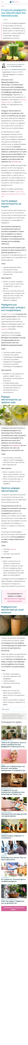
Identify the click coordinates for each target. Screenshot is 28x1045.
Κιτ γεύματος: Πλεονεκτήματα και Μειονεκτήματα (13, 880)
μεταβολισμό (15, 445)
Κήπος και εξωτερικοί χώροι (9, 899)
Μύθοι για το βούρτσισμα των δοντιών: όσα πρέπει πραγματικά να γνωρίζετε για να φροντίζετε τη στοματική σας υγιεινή (13, 768)
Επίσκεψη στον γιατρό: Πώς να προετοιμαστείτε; (13, 859)
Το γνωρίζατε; (5, 877)
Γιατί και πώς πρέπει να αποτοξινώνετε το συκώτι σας (13, 194)
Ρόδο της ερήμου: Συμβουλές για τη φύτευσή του (12, 902)
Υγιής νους (4, 834)
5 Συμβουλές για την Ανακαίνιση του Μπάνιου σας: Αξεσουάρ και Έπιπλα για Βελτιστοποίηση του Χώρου (13, 792)
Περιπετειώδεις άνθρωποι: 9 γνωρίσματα (12, 837)
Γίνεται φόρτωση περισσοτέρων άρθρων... (14, 908)
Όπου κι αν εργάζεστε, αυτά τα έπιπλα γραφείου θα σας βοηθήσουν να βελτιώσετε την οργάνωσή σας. (13, 745)
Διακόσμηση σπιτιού (7, 740)
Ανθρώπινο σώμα (6, 812)
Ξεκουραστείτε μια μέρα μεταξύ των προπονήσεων (14, 815)
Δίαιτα (3, 6)
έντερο (9, 314)
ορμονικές (4, 329)
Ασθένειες (4, 855)
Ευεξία (3, 764)
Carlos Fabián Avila (16, 66)
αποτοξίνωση (16, 161)
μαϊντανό (13, 549)
